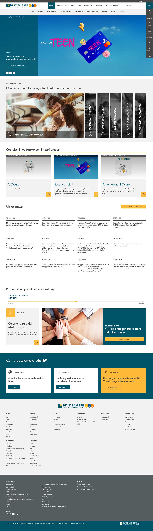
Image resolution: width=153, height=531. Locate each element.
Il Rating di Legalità (47, 489)
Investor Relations (11, 489)
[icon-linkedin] (17, 514)
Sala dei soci (57, 427)
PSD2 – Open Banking (55, 497)
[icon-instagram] (10, 514)
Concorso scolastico (35, 465)
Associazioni (81, 414)
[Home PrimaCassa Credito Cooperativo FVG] (21, 5)
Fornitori (8, 461)
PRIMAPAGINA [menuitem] (89, 5)
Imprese (32, 414)
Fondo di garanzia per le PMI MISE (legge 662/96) (22, 499)
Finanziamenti (10, 422)
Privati (8, 414)
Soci (55, 414)
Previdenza (9, 427)
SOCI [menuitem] (66, 5)
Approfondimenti (129, 427)
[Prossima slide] (14, 73)
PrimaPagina (105, 414)
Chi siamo (33, 440)
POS (31, 422)
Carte (7, 419)
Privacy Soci (57, 429)
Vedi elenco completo (133, 206)
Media (31, 458)
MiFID (7, 492)
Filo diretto (9, 453)
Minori (8, 436)
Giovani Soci (57, 422)
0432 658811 (87, 484)
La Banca (32, 446)
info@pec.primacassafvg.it (88, 489)
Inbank (8, 432)
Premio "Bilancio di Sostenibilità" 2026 (15, 464)
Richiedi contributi (82, 419)
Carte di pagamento (130, 422)
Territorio (32, 453)
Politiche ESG (10, 446)
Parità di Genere (10, 456)
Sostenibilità (10, 440)
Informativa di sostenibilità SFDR (15, 448)
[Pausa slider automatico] (10, 73)
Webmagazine (105, 419)
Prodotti (56, 419)
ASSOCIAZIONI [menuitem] (76, 5)
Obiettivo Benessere (59, 424)
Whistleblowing (46, 502)
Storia (31, 448)
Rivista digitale (105, 417)
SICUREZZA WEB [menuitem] (101, 5)
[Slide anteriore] (7, 73)
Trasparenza (9, 484)
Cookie (8, 506)
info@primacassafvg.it (88, 487)
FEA (43, 499)
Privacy (8, 504)
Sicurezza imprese (130, 429)
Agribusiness (33, 434)
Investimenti (9, 424)
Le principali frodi (129, 417)
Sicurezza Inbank (129, 419)
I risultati (8, 443)
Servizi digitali (34, 417)
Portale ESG (9, 451)
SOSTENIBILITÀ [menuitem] (114, 5)
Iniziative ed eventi (35, 456)
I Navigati (127, 424)
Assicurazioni (10, 429)
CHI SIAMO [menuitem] (129, 5)
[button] (149, 5)
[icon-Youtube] (13, 514)
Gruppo (32, 443)
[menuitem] (140, 1)
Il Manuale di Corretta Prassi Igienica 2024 (87, 423)
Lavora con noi (10, 502)
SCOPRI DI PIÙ (16, 66)
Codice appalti (52, 504)
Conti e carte (33, 419)
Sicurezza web (129, 414)
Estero (31, 427)
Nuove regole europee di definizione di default (54, 484)
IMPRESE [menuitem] (59, 5)
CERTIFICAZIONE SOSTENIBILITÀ (15, 458)
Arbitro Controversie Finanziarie (21, 497)
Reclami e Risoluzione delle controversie (17, 494)
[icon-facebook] (7, 514)
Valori (31, 451)
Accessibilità (45, 492)
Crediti (82, 523)
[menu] (91, 5)
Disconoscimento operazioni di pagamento (58, 506)
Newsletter (33, 461)
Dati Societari (10, 487)
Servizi (8, 434)
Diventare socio (58, 417)
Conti (7, 417)
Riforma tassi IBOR (53, 494)
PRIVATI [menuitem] (51, 5)
